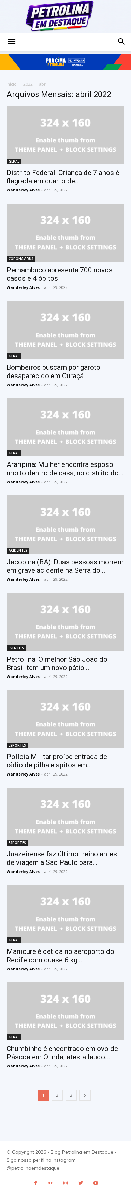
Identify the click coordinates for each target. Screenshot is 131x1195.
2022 (28, 84)
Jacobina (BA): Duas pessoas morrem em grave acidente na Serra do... (65, 566)
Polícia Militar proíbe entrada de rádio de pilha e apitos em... (57, 761)
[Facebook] (35, 1183)
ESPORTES (17, 745)
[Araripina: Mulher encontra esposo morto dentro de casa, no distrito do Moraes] (65, 427)
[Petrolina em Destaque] (65, 16)
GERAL (14, 161)
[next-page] (85, 1095)
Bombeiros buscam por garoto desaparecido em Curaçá (53, 371)
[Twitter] (81, 1183)
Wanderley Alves (23, 189)
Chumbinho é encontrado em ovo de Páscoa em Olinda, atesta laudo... (62, 1053)
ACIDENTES (18, 550)
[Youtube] (96, 1183)
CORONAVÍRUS (21, 258)
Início (12, 84)
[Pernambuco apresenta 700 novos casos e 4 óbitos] (65, 233)
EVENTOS (16, 648)
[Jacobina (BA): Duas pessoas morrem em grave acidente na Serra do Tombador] (65, 524)
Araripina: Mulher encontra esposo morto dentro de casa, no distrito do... (65, 468)
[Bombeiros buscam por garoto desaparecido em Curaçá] (65, 330)
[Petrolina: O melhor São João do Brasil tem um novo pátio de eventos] (65, 622)
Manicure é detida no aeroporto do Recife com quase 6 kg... (60, 955)
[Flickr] (50, 1183)
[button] (11, 42)
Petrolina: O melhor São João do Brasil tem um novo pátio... (57, 663)
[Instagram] (66, 1183)
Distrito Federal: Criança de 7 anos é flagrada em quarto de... (63, 177)
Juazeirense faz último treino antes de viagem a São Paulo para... (62, 858)
